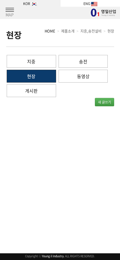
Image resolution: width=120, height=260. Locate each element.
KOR (27, 3)
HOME (50, 30)
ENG (87, 3)
